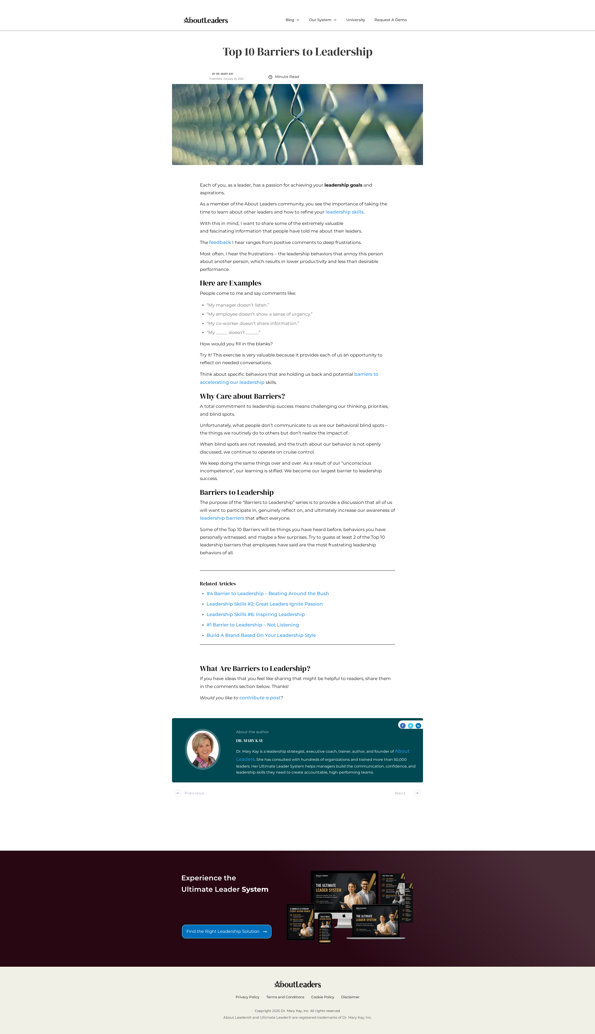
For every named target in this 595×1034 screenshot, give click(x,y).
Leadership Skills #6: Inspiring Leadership (256, 614)
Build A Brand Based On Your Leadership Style (261, 635)
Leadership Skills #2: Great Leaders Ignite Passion (265, 604)
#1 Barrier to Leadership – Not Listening (253, 625)
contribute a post (260, 697)
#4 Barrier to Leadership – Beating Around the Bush (268, 593)
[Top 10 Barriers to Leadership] (297, 124)
